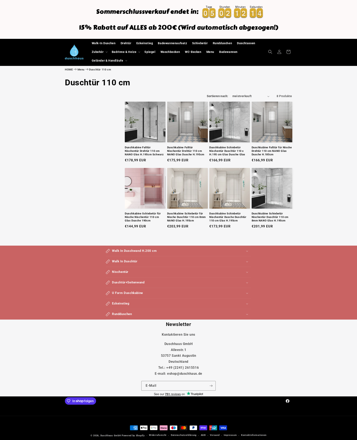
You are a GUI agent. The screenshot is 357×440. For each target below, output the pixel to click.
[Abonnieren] (210, 386)
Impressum (230, 435)
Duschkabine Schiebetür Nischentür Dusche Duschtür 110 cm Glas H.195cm (227, 217)
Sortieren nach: (217, 96)
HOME (69, 69)
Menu (80, 69)
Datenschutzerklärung (183, 435)
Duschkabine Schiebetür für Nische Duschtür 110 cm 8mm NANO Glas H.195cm (186, 217)
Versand (214, 435)
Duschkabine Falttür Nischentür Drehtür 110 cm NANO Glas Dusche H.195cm (185, 151)
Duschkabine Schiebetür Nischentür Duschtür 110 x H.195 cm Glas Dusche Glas (227, 151)
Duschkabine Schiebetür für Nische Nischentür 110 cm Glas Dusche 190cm (143, 217)
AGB (203, 435)
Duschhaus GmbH (110, 435)
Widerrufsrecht (158, 435)
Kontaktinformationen (254, 435)
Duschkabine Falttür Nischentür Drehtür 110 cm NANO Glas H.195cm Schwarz (144, 151)
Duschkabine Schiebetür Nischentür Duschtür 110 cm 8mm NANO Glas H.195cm (270, 217)
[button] (99, 52)
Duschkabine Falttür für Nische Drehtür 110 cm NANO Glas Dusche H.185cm (272, 151)
